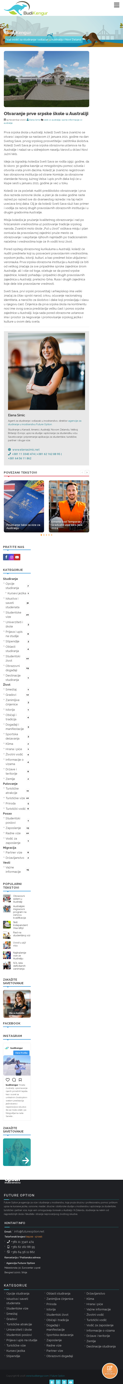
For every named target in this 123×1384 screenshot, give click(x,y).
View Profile (21, 1053)
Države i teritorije (17, 771)
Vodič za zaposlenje (17, 841)
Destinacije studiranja (17, 677)
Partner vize (17, 852)
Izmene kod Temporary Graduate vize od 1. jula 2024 (66, 525)
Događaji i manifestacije (17, 727)
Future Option (57, 1376)
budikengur (16, 1048)
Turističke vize (17, 798)
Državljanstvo (17, 857)
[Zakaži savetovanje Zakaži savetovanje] (109, 1368)
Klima (17, 743)
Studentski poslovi (17, 820)
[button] (41, 535)
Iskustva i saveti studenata (17, 603)
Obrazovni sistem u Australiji (19, 899)
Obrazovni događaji (17, 668)
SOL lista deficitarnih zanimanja (19, 966)
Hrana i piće (17, 749)
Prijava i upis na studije (17, 634)
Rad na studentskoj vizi (21, 934)
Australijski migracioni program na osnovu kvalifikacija (19, 912)
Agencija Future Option (20, 1263)
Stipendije (17, 641)
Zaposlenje (17, 828)
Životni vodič (17, 754)
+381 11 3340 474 (22, 1241)
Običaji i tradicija (17, 717)
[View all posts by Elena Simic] (46, 371)
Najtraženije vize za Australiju (19, 955)
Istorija (17, 709)
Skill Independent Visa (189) (20, 925)
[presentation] (82, 472)
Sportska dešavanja (17, 736)
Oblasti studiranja (17, 649)
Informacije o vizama (17, 762)
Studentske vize (17, 614)
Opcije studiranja (17, 586)
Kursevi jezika (18, 593)
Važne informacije (17, 869)
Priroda (17, 803)
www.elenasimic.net (26, 449)
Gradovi (17, 694)
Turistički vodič (17, 808)
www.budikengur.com (37, 1376)
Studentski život (17, 658)
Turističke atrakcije (17, 791)
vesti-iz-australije (52, 119)
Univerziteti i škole (17, 624)
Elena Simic (35, 119)
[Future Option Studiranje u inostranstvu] (17, 1152)
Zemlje (17, 779)
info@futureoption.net (29, 1231)
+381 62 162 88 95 (22, 1247)
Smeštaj (17, 689)
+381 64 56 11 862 (22, 1252)
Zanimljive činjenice (17, 702)
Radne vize (17, 833)
